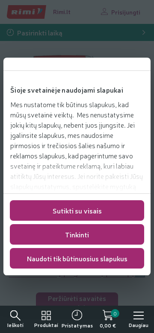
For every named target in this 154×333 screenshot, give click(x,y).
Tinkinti (77, 234)
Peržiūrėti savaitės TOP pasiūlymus (77, 302)
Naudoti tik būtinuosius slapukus (77, 258)
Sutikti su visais (77, 210)
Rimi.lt (62, 11)
